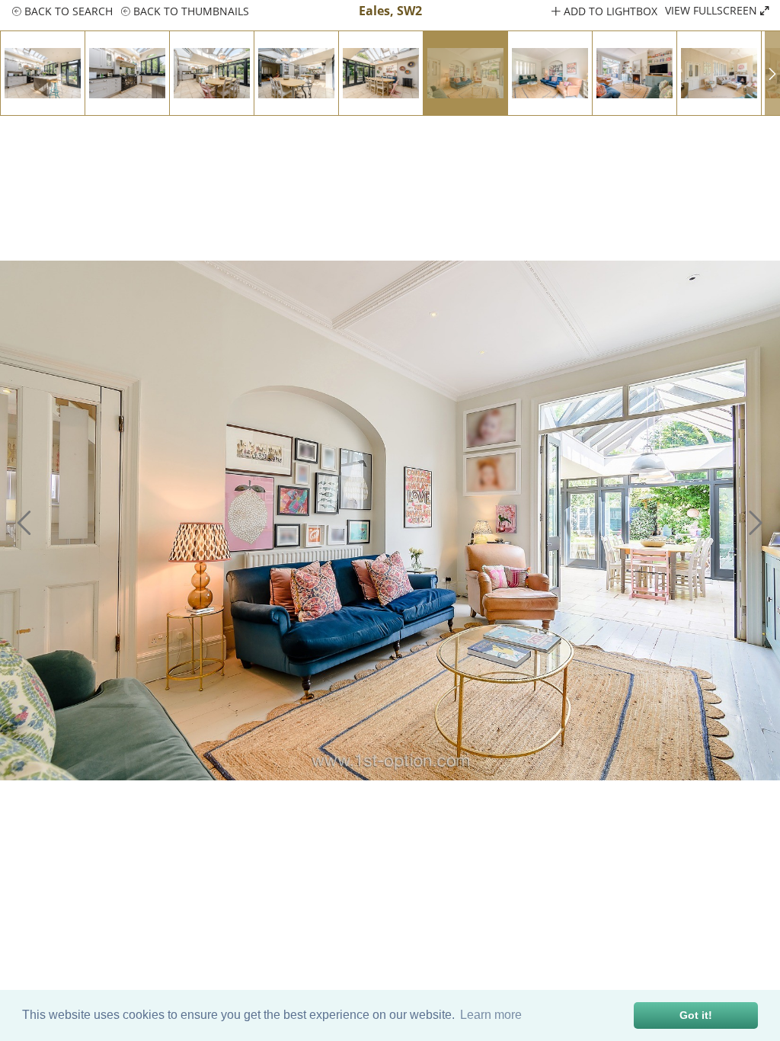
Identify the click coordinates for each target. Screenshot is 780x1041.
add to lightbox (609, 11)
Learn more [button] (491, 1014)
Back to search (67, 11)
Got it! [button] (695, 1015)
